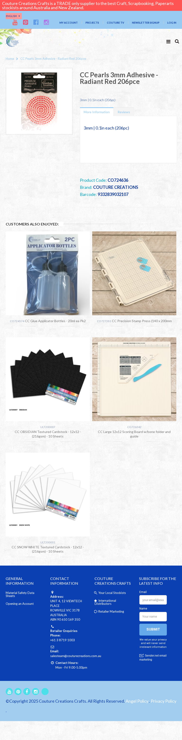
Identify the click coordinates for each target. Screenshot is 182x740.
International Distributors (105, 602)
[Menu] (168, 41)
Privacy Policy (163, 701)
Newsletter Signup (145, 22)
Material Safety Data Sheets (20, 594)
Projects (92, 22)
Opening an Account (20, 604)
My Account (68, 22)
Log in (171, 22)
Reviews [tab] (124, 112)
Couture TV (115, 22)
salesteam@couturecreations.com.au (75, 656)
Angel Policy (137, 701)
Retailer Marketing (111, 611)
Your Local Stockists (112, 593)
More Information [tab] (97, 112)
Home (10, 59)
